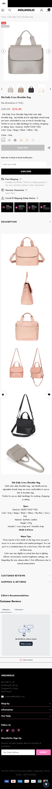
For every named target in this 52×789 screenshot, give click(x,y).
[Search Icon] (12, 10)
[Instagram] (13, 730)
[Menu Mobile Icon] (2, 10)
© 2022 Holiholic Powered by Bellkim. (18, 771)
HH (3, 3)
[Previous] (3, 51)
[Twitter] (7, 730)
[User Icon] (41, 10)
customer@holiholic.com (15, 696)
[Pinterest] (19, 730)
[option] (26, 51)
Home (3, 17)
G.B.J (21, 103)
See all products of (9, 103)
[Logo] (26, 10)
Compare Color (42, 77)
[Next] (48, 51)
